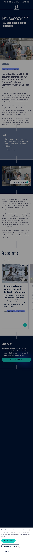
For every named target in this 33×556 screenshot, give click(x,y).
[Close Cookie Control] (31, 530)
